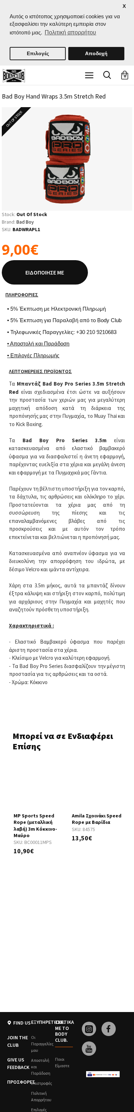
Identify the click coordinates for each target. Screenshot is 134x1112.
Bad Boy (25, 222)
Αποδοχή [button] (96, 53)
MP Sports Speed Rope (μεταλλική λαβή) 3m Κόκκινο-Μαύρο (35, 825)
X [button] (124, 6)
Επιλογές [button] (38, 53)
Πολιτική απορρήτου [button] (70, 32)
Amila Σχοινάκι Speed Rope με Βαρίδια (96, 818)
